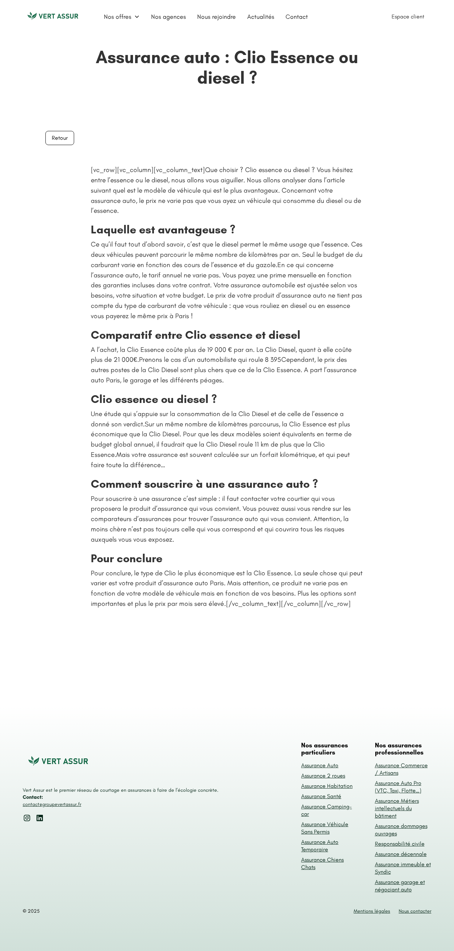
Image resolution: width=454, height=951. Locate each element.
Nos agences (168, 16)
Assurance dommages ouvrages (401, 830)
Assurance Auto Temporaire (319, 846)
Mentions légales (372, 911)
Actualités (260, 16)
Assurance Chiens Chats (322, 863)
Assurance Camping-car (326, 810)
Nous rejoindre (216, 16)
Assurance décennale (401, 854)
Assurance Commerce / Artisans (401, 769)
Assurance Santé (321, 796)
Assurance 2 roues (323, 775)
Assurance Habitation (327, 786)
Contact (297, 16)
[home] (53, 16)
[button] (121, 17)
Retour (60, 137)
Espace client (408, 16)
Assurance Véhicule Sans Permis (324, 828)
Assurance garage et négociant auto (400, 886)
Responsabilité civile (400, 843)
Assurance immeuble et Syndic (403, 868)
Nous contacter (415, 911)
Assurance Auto (319, 765)
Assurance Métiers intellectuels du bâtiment (397, 808)
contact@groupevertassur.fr (52, 804)
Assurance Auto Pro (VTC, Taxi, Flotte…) (398, 787)
